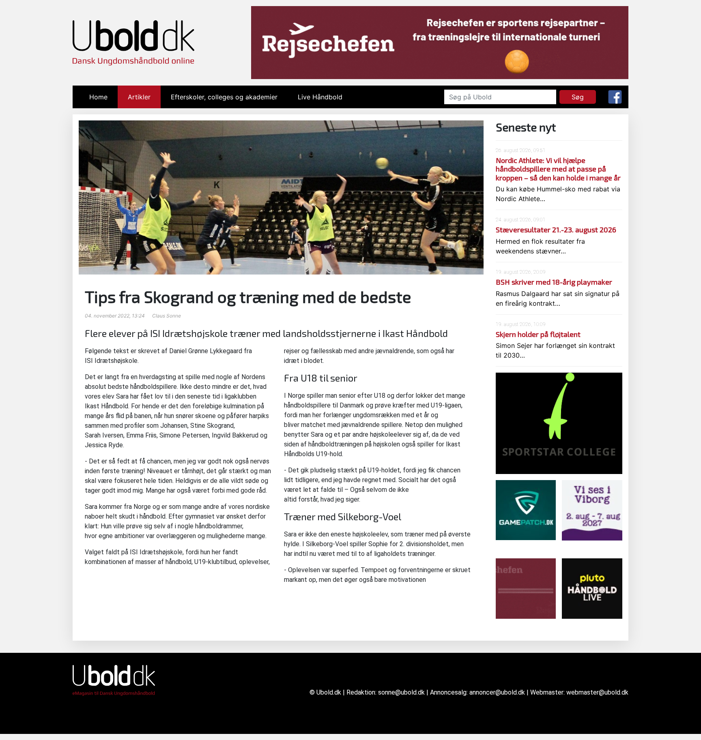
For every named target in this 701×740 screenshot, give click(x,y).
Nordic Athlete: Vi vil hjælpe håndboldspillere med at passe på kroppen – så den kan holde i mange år (558, 169)
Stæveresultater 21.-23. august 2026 (556, 229)
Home (103, 97)
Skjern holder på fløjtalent (538, 334)
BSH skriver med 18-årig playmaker (554, 281)
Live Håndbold (320, 97)
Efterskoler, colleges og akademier (224, 97)
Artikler (139, 97)
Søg (578, 97)
